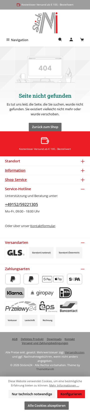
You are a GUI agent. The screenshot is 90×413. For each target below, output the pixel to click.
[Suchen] (60, 40)
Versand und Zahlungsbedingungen (45, 343)
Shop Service (16, 179)
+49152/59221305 (21, 204)
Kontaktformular (42, 226)
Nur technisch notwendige (32, 394)
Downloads (54, 339)
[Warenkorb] (82, 40)
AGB (15, 339)
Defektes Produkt (32, 339)
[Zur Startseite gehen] (45, 22)
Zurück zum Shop (45, 127)
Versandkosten (74, 352)
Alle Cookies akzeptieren (47, 405)
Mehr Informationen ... (64, 385)
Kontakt (69, 339)
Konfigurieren (71, 394)
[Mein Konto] (71, 40)
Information (15, 170)
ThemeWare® (45, 369)
